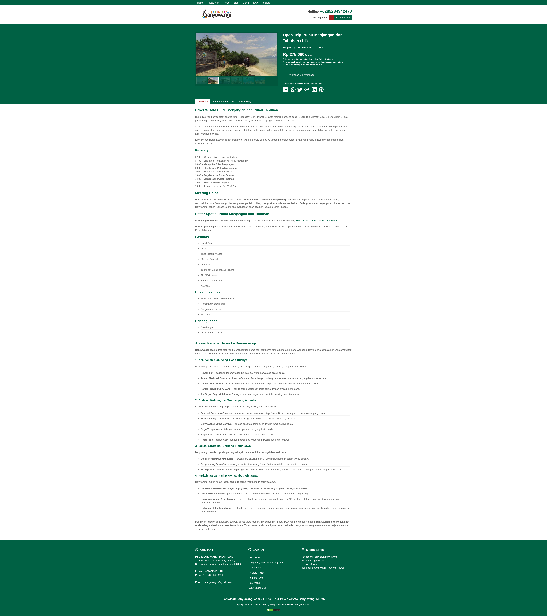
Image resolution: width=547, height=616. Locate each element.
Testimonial (255, 583)
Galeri (246, 2)
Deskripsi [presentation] (203, 101)
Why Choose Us (257, 588)
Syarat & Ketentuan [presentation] (223, 101)
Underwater (306, 47)
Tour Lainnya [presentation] (245, 101)
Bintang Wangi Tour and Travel (327, 567)
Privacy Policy (256, 572)
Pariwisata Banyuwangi (325, 556)
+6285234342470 (336, 11)
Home (200, 2)
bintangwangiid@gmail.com (217, 582)
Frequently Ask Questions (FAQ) (266, 562)
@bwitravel (320, 560)
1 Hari (320, 47)
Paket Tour (213, 2)
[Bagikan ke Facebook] (286, 91)
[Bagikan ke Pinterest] (322, 91)
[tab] (202, 101)
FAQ (255, 2)
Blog (236, 2)
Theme (290, 604)
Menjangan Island (306, 220)
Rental (226, 2)
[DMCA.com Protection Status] (273, 609)
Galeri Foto (255, 567)
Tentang (266, 2)
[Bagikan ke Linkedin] (315, 91)
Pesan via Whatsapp (303, 75)
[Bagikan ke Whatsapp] (293, 91)
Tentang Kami (256, 577)
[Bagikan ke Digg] (307, 91)
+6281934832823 (214, 575)
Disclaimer (254, 557)
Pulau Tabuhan (330, 220)
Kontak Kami (343, 17)
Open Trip (290, 47)
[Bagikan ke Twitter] (300, 91)
